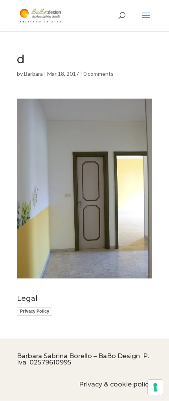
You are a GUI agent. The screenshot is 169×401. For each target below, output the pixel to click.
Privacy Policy (34, 311)
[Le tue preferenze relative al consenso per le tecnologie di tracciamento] (155, 387)
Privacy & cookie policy (115, 384)
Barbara (33, 73)
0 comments (98, 73)
